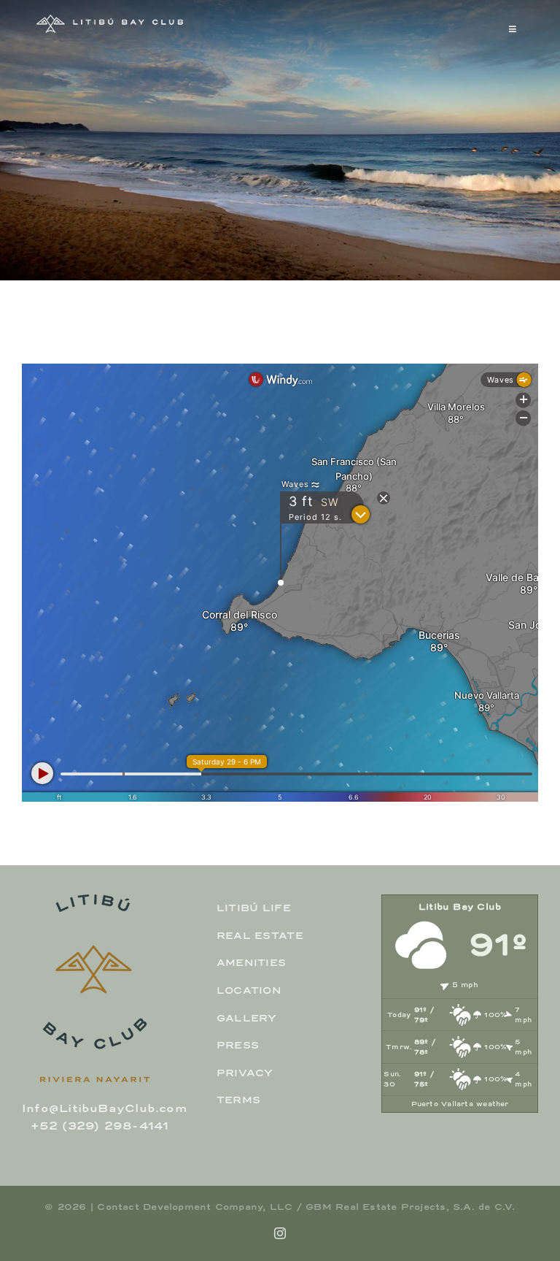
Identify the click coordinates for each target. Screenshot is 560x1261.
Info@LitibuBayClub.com (104, 1108)
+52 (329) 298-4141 (99, 1125)
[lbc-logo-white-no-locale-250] (109, 19)
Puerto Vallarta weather (460, 1104)
